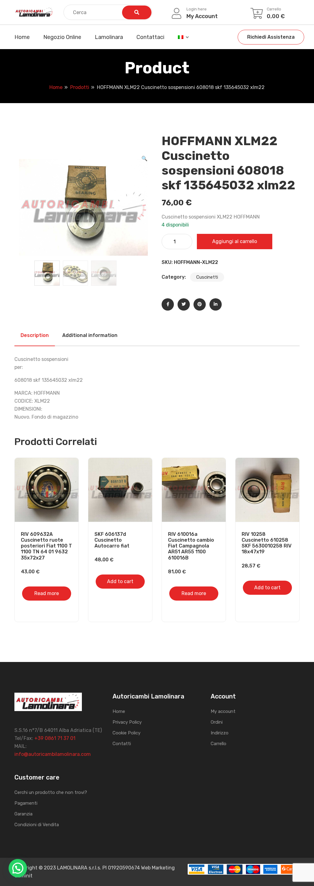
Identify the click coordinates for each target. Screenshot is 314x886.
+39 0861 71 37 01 (54, 738)
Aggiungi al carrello (234, 241)
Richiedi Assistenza (271, 37)
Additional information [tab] (89, 335)
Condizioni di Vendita (36, 824)
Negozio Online (62, 37)
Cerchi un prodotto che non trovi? (50, 792)
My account (223, 711)
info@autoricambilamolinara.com (52, 754)
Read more (46, 593)
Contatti (122, 743)
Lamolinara (109, 37)
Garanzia (23, 814)
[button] (144, 159)
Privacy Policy (127, 722)
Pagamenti (25, 803)
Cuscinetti (207, 277)
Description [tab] (35, 335)
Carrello (218, 743)
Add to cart (120, 581)
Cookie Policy (126, 733)
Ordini (217, 722)
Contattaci (150, 37)
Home (22, 37)
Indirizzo (219, 733)
